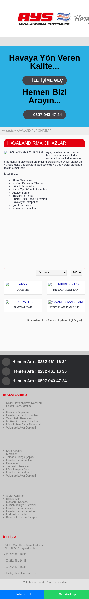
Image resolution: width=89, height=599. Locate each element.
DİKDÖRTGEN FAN (66, 289)
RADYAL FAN (23, 307)
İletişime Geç (47, 80)
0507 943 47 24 (47, 114)
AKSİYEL (23, 289)
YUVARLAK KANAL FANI (66, 307)
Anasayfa (7, 130)
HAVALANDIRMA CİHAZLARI (34, 130)
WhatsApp (67, 594)
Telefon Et (23, 594)
